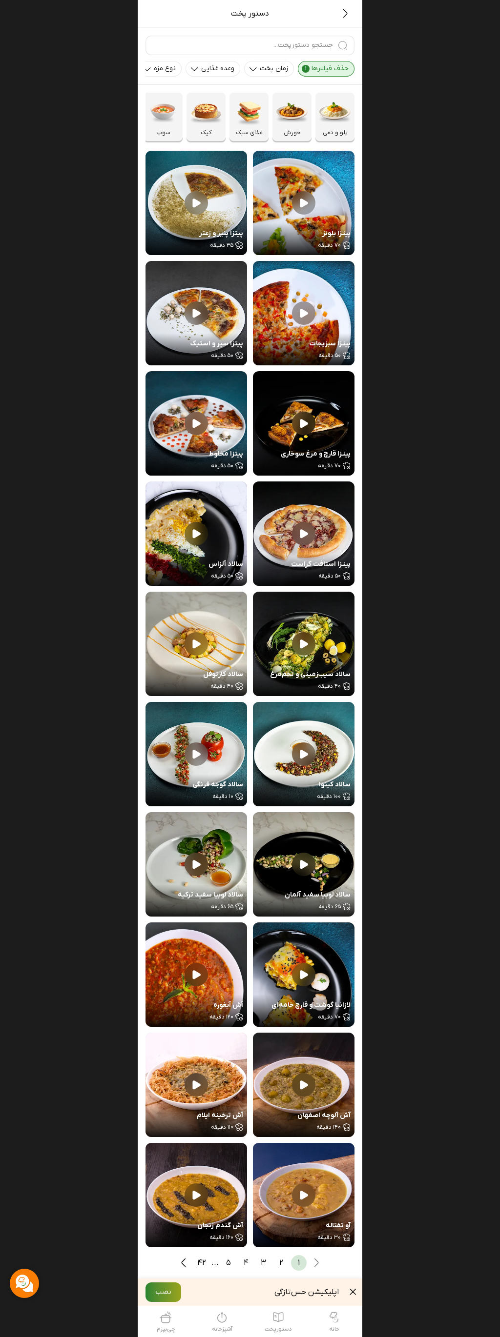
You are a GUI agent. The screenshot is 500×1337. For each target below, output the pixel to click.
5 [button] (228, 1263)
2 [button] (281, 1263)
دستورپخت (278, 1329)
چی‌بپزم (166, 1329)
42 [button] (201, 1263)
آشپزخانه (222, 1329)
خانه (334, 1329)
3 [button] (263, 1263)
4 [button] (246, 1263)
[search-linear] (343, 45)
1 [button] (299, 1263)
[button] (326, 69)
